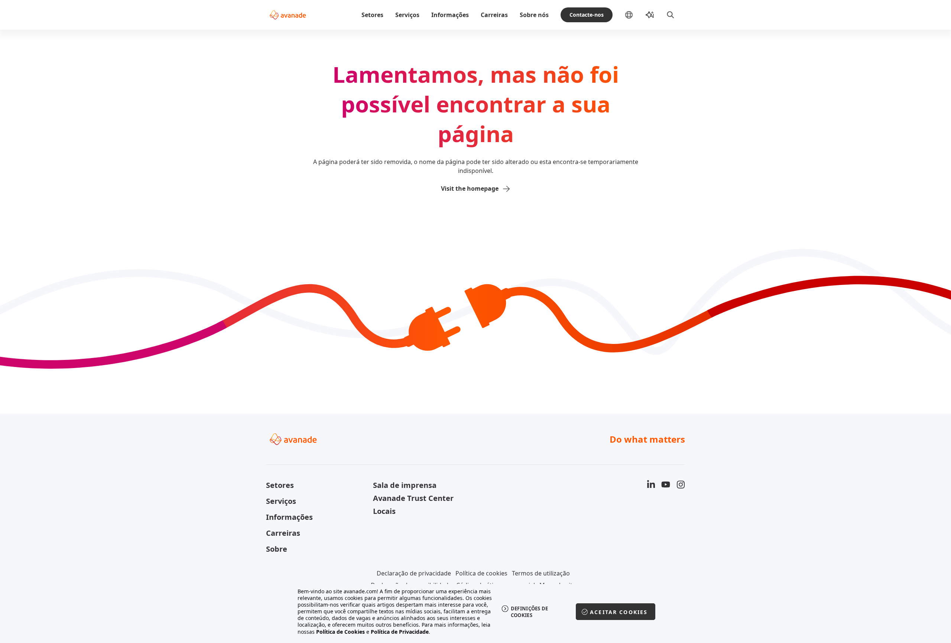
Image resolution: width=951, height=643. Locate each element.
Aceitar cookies (618, 612)
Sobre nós (534, 15)
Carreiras (494, 15)
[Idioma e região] (634, 14)
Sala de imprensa (404, 485)
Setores (372, 15)
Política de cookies (481, 573)
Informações (450, 15)
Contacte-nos (586, 14)
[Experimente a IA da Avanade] (649, 14)
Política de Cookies (340, 631)
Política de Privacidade (400, 631)
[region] (475, 611)
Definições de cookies (529, 612)
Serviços (407, 15)
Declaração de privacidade (414, 573)
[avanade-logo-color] (287, 15)
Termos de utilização (541, 573)
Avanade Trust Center (413, 498)
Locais (384, 511)
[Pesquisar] (670, 14)
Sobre (276, 549)
